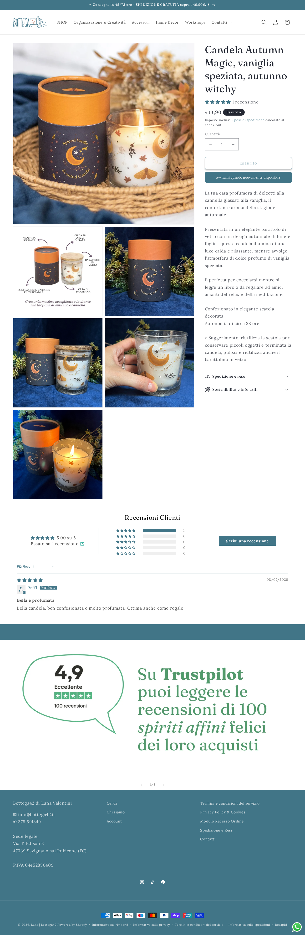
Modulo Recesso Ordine (222, 821)
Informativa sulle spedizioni (249, 924)
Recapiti (281, 924)
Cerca (112, 803)
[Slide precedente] (141, 784)
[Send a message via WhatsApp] (297, 927)
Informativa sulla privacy (151, 924)
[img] (30, 580)
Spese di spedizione (249, 120)
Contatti (207, 839)
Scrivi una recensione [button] (247, 541)
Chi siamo (116, 812)
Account (114, 821)
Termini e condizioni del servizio (230, 803)
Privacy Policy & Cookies (222, 812)
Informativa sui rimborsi (110, 924)
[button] (221, 22)
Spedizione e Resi (216, 830)
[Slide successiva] (163, 784)
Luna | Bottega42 (43, 924)
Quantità (212, 134)
